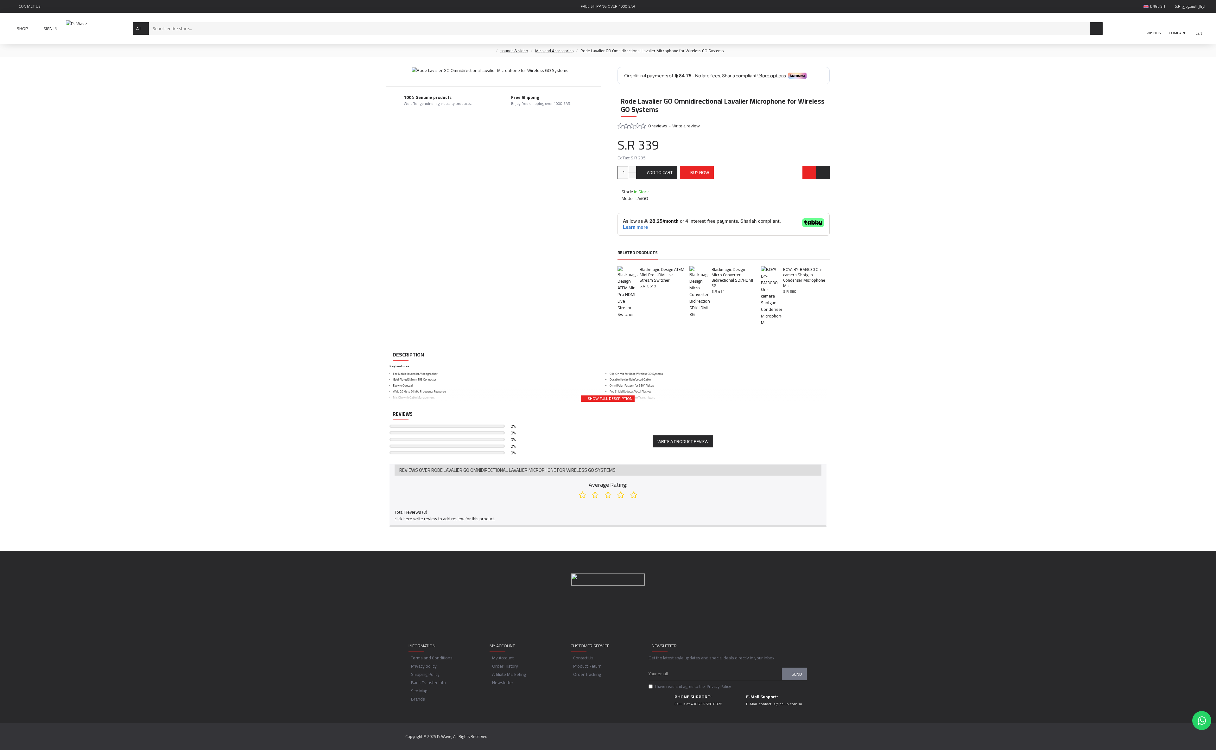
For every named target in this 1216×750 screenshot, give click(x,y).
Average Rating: (608, 484)
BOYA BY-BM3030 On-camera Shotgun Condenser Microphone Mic (804, 277)
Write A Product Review (682, 441)
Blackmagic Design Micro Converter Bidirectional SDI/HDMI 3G (732, 277)
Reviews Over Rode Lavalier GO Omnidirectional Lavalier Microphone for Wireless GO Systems (507, 470)
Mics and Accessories (554, 51)
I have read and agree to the (693, 686)
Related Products (638, 253)
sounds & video (514, 51)
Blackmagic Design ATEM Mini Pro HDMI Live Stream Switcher (662, 275)
